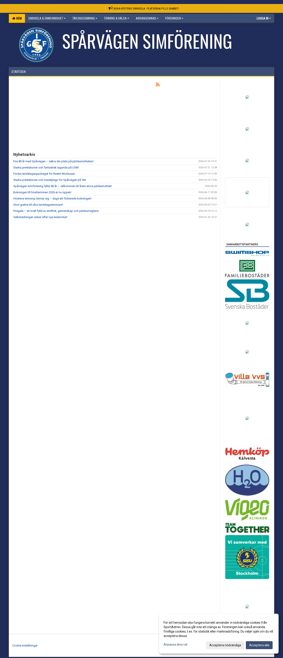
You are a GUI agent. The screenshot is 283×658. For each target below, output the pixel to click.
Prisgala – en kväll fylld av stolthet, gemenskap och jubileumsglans (56, 211)
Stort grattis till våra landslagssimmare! (38, 204)
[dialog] (219, 634)
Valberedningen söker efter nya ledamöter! (40, 217)
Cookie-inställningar (25, 645)
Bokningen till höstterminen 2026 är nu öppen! (42, 192)
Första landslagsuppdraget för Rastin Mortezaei (44, 173)
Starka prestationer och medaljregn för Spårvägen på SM (49, 180)
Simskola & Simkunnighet (45, 18)
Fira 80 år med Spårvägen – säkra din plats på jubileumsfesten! (53, 161)
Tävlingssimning (83, 18)
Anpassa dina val (175, 644)
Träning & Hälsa (115, 18)
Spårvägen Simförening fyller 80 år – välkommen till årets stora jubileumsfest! (62, 186)
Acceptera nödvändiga (225, 645)
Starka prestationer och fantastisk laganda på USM (45, 167)
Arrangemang (146, 18)
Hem (18, 18)
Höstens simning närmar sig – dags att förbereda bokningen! (52, 198)
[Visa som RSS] (158, 85)
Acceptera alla (259, 645)
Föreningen (173, 18)
